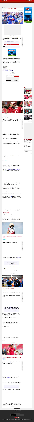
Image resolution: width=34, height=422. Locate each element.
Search (31, 0)
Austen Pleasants (17, 133)
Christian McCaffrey (7, 266)
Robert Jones (7, 133)
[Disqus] (12, 91)
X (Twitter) (14, 413)
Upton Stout (19, 218)
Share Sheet (22, 45)
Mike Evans (6, 158)
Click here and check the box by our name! (15, 80)
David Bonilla (4, 289)
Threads (13, 73)
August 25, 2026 (14, 264)
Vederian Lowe (7, 189)
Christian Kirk (11, 187)
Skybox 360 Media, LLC (19, 410)
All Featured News (29, 121)
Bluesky (18, 413)
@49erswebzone (4, 239)
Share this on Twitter (22, 38)
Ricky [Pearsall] (10, 196)
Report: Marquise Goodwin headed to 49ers (7, 69)
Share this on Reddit (22, 44)
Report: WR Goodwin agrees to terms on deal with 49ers (8, 70)
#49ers (7, 41)
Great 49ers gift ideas (8, 44)
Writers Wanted (17, 417)
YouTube (19, 413)
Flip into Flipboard (22, 43)
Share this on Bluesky (22, 42)
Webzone (4, 0)
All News (30, 153)
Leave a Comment (12, 273)
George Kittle (9, 169)
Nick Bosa (6, 162)
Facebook (12, 73)
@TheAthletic (9, 307)
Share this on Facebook (22, 39)
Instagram (14, 73)
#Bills (9, 41)
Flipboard (29, 0)
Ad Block (8, 49)
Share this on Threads (22, 40)
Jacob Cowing (6, 218)
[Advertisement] (12, 250)
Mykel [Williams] (8, 377)
